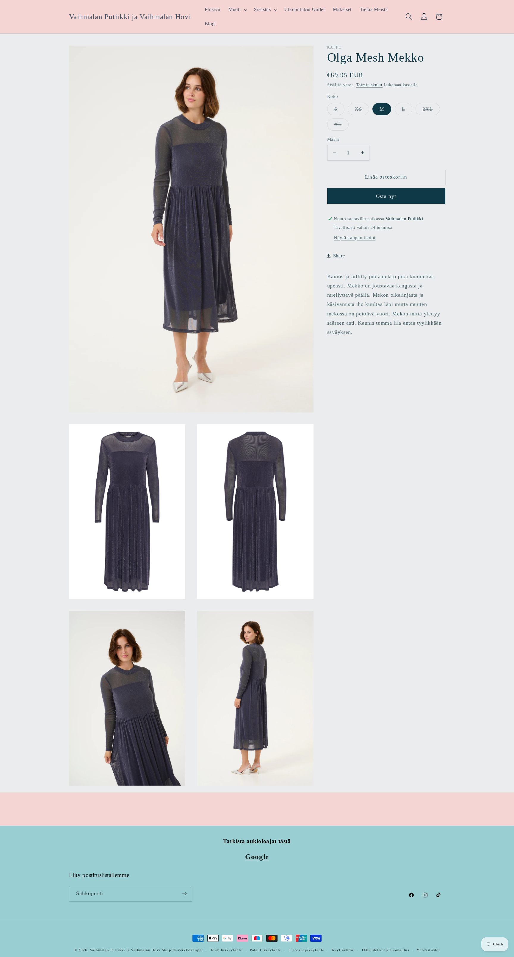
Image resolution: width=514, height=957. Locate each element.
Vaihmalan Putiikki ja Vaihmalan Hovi (125, 950)
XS (362, 110)
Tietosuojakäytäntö (307, 950)
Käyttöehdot (343, 950)
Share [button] (339, 255)
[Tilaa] (184, 894)
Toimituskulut (369, 85)
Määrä (333, 139)
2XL (431, 110)
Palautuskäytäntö (266, 950)
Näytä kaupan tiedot (354, 237)
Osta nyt (386, 196)
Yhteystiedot (428, 950)
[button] (237, 9)
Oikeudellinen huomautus (386, 950)
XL (341, 125)
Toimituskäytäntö (226, 950)
